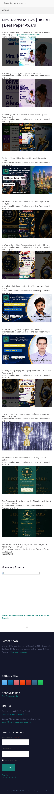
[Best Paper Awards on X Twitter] (4, 682)
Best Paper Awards (15, 3)
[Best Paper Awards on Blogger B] (22, 682)
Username (11, 737)
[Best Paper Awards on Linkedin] (10, 682)
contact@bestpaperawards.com (15, 714)
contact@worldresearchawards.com (17, 722)
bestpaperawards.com (19, 647)
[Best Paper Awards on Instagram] (34, 682)
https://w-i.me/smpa (27, 37)
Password (10, 748)
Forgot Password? (9, 777)
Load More (7, 554)
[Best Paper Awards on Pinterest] (16, 682)
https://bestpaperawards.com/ (28, 34)
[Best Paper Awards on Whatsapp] (40, 682)
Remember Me (10, 760)
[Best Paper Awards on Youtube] (28, 682)
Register (5, 775)
